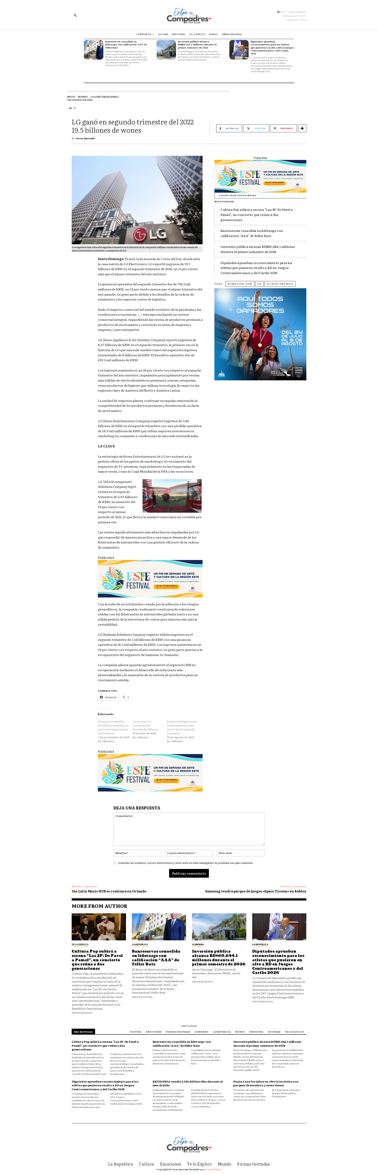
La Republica (140, 944)
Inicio (71, 96)
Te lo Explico (80, 944)
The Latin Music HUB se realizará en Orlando (109, 891)
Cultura (135, 1031)
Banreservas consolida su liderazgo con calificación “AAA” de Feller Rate (126, 44)
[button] (75, 15)
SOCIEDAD (274, 1031)
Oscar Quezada (85, 138)
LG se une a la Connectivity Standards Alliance (145, 725)
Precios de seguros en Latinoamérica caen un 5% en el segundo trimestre (182, 727)
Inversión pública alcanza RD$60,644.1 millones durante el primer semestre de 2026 (197, 44)
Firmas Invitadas (178, 1031)
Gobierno (198, 944)
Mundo (83, 96)
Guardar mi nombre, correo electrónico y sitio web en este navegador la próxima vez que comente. (185, 863)
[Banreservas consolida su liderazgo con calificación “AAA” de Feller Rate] (93, 50)
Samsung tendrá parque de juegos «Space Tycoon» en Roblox (255, 891)
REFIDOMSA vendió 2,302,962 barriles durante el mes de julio (188, 1083)
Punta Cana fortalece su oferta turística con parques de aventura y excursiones (265, 1083)
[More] (302, 128)
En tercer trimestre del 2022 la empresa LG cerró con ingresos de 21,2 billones (113, 727)
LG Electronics (280, 284)
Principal (256, 1031)
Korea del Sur (240, 284)
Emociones (153, 1031)
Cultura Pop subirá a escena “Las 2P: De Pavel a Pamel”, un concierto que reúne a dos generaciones (256, 214)
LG (140, 314)
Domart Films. (213, 1169)
